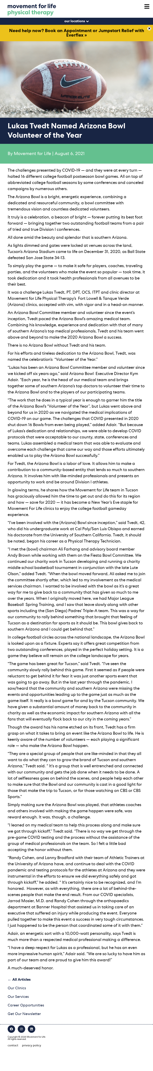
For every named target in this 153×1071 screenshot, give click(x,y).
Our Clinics (17, 988)
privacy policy (31, 1045)
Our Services (18, 997)
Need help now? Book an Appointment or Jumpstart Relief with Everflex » (76, 33)
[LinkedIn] (31, 1029)
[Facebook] (11, 1029)
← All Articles (19, 979)
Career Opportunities (26, 1005)
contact (13, 1045)
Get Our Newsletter (24, 1014)
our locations (74, 21)
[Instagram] (21, 1029)
